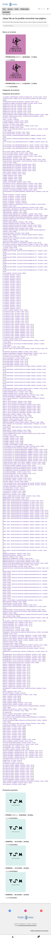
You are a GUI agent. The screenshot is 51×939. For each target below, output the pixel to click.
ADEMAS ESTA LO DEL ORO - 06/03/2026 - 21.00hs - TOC (16, 105)
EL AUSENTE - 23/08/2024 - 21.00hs (11, 302)
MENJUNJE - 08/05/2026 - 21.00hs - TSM (12, 557)
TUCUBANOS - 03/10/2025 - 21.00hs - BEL (12, 763)
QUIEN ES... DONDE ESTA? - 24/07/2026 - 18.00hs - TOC (16, 681)
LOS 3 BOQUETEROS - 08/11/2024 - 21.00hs (13, 489)
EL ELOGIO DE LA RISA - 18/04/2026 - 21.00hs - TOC (15, 321)
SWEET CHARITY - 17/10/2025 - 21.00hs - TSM (13, 730)
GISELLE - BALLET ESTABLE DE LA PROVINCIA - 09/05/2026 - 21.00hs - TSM (21, 408)
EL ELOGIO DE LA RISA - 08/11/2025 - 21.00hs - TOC (15, 315)
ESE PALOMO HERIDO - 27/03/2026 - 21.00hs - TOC (15, 363)
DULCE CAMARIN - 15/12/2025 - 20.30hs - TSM (13, 273)
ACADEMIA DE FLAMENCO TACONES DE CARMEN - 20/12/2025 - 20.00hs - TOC (21, 103)
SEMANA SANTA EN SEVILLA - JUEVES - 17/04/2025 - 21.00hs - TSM (19, 709)
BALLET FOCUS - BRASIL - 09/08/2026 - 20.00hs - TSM (15, 151)
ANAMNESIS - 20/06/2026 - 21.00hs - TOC (12, 127)
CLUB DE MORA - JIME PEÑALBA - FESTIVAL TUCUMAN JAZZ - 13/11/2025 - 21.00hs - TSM (24, 209)
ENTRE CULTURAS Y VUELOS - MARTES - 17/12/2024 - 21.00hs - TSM (19, 355)
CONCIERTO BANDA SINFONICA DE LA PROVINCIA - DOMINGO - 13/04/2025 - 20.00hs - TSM (24, 215)
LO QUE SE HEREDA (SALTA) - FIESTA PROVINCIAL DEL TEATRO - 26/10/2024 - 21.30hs (23, 484)
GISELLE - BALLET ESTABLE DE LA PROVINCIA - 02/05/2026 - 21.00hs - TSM (21, 404)
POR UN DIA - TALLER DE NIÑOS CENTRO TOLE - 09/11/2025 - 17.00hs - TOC (21, 646)
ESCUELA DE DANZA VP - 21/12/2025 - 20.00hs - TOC (15, 358)
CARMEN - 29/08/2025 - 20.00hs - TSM (11, 178)
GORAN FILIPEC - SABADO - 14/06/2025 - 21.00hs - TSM (16, 414)
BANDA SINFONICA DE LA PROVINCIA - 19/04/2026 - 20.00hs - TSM (18, 170)
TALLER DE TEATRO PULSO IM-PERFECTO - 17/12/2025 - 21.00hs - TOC (20, 744)
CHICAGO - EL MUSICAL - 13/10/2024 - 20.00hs (14, 196)
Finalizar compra (24, 9)
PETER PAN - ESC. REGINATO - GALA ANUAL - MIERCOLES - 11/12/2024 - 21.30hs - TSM (23, 637)
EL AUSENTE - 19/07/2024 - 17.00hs (11, 299)
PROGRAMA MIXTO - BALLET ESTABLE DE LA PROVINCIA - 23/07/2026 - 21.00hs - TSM (23, 659)
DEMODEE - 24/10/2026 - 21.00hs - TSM (12, 249)
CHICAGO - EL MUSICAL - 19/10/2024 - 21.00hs (14, 201)
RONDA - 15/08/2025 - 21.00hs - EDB (11, 696)
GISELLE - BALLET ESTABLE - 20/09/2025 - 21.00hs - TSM (16, 403)
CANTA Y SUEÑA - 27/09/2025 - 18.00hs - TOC (13, 172)
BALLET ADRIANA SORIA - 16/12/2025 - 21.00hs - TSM (15, 134)
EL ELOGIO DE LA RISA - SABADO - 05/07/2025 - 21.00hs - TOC (17, 324)
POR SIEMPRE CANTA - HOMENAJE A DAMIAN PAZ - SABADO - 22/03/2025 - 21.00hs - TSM (24, 645)
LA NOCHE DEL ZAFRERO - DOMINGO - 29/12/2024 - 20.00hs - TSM (18, 465)
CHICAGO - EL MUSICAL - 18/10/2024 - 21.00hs (14, 199)
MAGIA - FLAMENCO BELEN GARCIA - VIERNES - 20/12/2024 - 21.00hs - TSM (21, 496)
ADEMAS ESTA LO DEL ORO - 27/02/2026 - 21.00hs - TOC (16, 111)
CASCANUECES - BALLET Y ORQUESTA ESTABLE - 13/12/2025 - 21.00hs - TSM (21, 185)
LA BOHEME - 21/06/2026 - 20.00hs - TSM (12, 440)
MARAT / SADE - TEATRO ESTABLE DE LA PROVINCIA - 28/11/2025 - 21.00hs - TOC (22, 507)
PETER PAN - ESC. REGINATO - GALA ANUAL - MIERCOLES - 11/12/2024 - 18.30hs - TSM (23, 635)
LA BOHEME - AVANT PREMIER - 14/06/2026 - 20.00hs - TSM (17, 444)
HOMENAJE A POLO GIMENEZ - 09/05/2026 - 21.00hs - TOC (16, 420)
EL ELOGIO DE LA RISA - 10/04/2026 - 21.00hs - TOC (15, 316)
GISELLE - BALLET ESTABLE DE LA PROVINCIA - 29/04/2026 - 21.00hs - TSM (21, 411)
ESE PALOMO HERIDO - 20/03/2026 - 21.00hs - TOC (15, 359)
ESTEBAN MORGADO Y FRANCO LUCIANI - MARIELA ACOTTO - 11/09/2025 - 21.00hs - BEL (24, 388)
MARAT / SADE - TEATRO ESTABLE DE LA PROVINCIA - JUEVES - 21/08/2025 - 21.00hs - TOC (25, 515)
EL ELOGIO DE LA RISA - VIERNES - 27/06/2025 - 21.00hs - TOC (17, 337)
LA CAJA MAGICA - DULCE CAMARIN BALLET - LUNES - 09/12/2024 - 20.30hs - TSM (22, 446)
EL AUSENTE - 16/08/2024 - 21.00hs (11, 294)
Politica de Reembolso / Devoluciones (39, 930)
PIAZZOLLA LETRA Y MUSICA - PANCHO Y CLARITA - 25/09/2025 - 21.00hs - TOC (22, 640)
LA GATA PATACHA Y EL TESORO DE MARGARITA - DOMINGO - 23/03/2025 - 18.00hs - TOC (24, 451)
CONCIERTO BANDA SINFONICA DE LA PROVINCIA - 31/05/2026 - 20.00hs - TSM (22, 214)
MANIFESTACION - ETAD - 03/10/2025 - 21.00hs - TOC (15, 497)
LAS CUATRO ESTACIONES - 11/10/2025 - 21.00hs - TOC (16, 472)
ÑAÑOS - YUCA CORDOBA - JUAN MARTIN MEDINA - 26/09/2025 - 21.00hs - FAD (22, 600)
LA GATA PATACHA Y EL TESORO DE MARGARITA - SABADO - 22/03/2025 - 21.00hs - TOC (24, 456)
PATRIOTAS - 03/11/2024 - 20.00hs (11, 627)
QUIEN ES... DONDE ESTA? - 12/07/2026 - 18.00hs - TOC (16, 669)
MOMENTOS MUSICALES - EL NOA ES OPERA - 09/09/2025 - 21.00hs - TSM (20, 561)
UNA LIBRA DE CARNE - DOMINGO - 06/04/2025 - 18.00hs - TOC (18, 765)
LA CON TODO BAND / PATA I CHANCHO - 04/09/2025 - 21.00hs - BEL (19, 448)
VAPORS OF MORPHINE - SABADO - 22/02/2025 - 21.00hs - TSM (18, 779)
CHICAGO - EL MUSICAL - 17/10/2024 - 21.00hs (14, 198)
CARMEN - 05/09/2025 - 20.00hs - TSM (11, 175)
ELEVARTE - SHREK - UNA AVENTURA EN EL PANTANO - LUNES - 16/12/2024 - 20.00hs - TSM (25, 348)
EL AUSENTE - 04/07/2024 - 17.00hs (11, 275)
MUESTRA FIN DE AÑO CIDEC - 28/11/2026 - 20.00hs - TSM (16, 566)
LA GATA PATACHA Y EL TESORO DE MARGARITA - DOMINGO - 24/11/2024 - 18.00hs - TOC (24, 452)
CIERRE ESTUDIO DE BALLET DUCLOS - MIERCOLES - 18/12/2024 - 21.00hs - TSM (22, 207)
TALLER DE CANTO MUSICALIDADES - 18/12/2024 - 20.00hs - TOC (18, 742)
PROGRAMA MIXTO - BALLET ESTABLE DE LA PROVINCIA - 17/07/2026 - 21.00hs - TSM (23, 656)
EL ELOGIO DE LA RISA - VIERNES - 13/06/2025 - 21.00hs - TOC (17, 334)
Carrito (16, 9)
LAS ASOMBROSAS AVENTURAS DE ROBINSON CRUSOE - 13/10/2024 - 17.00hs (22, 468)
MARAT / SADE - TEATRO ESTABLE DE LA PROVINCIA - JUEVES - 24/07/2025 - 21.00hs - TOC (25, 516)
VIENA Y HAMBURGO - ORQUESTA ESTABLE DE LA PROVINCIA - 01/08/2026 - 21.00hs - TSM (25, 781)
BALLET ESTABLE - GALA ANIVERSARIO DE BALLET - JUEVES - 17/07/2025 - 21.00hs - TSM (25, 145)
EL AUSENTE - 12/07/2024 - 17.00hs (11, 286)
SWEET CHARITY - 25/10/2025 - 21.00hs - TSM (13, 736)
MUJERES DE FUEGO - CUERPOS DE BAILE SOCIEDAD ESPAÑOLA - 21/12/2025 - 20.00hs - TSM (25, 568)
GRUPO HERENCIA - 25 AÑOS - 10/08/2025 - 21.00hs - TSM (16, 416)
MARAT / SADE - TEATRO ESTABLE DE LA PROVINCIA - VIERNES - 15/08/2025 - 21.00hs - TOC (25, 537)
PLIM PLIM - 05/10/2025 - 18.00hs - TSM (12, 643)
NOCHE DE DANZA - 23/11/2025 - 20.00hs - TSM (14, 603)
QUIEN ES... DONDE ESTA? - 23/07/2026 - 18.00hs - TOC (16, 678)
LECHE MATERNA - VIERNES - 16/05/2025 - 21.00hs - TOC (16, 480)
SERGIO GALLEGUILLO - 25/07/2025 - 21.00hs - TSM (15, 710)
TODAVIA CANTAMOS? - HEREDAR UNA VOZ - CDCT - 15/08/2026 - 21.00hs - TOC (22, 750)
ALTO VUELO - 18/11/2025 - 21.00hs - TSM (12, 124)
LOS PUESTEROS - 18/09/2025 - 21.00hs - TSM (13, 491)
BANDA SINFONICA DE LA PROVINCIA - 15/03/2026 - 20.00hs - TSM (18, 167)
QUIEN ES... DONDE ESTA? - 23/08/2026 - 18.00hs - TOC (16, 680)
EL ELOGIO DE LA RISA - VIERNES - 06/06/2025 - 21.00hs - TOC (17, 332)
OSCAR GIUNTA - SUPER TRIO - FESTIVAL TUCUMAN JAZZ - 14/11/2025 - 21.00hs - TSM (23, 621)
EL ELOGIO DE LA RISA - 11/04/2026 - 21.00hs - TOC (15, 318)
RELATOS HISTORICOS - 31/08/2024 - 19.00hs (13, 693)
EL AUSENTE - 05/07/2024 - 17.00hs (11, 276)
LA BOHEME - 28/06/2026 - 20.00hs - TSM (12, 443)
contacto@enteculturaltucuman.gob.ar (27, 925)
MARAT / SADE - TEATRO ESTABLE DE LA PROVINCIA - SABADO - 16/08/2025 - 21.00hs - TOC (25, 521)
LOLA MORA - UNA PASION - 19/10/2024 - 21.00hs (14, 486)
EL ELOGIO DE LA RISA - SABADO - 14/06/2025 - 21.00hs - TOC (17, 327)
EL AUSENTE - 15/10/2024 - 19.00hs (11, 291)
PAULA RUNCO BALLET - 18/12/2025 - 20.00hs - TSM (15, 630)
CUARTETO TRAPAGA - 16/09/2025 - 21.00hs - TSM (15, 241)
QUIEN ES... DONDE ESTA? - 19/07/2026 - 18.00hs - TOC (16, 677)
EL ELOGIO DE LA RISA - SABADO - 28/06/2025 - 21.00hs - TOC (17, 331)
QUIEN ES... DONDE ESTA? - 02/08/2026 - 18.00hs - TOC (16, 664)
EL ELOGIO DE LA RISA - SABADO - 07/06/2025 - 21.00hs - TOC (17, 326)
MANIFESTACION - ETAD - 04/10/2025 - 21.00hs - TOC (15, 499)
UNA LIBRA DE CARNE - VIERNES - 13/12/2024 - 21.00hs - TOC (17, 778)
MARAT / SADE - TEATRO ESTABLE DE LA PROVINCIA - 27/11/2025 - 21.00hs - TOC (22, 505)
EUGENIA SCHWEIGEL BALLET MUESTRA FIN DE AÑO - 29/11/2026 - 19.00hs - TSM (22, 395)
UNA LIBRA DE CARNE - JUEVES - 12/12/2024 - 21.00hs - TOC (17, 768)
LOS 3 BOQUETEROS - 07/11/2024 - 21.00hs (13, 488)
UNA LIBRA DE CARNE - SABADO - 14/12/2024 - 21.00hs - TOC (17, 774)
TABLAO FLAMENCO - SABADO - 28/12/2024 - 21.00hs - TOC (17, 741)
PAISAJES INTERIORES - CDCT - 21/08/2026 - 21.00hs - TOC (17, 624)
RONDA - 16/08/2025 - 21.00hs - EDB (11, 698)
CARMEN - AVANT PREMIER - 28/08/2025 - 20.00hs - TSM (16, 182)
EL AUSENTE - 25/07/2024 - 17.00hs (11, 303)
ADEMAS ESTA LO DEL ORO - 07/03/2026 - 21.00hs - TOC (16, 106)
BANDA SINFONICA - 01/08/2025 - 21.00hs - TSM (14, 158)
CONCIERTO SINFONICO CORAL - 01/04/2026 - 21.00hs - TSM (17, 228)
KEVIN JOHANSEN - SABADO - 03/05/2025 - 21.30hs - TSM (16, 432)
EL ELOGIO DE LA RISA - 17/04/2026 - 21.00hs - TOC (15, 319)
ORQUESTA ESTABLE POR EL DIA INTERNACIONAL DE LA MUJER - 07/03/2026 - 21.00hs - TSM (25, 617)
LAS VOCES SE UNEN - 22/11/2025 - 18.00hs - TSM (14, 475)
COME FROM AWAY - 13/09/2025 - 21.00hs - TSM (14, 212)
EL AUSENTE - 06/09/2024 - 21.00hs (11, 279)
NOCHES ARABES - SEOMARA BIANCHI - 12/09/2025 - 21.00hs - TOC (19, 605)
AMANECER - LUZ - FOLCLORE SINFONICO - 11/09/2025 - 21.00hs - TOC (20, 126)
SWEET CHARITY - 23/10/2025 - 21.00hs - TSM (13, 733)
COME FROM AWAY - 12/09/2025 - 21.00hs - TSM (14, 210)
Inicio (4, 9)
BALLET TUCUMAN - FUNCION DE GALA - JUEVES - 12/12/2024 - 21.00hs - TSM (21, 156)
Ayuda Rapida (6, 12)
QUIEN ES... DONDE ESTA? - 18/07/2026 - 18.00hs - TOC (16, 675)
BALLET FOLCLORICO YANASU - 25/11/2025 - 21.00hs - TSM (17, 153)
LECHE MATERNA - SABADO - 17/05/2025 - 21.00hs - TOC (16, 478)
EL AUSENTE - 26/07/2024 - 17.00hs (11, 305)
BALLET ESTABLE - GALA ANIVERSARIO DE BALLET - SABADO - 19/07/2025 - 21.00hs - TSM (25, 146)
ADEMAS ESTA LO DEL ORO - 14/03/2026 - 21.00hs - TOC (16, 109)
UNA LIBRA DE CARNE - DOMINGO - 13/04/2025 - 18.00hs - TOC (18, 766)
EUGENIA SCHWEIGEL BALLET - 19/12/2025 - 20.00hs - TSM (17, 393)
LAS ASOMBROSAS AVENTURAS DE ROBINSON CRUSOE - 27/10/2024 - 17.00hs (22, 470)
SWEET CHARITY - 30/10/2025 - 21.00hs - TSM (13, 738)
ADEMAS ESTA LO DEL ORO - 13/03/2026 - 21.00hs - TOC (16, 108)
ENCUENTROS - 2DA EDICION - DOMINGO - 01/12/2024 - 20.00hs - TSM (19, 351)
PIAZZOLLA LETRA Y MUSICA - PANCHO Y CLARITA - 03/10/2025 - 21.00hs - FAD (22, 638)
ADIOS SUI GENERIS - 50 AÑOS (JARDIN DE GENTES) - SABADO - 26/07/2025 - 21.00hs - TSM (25, 114)
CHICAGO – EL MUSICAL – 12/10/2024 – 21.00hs (14, 202)
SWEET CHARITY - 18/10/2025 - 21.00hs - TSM (13, 731)
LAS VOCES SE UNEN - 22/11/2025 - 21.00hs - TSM (14, 476)
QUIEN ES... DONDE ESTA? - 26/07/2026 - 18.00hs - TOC (16, 685)
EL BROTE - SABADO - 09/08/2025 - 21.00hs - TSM (14, 310)
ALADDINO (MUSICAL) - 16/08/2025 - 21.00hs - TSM (15, 121)
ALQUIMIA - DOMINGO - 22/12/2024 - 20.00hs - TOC (14, 122)
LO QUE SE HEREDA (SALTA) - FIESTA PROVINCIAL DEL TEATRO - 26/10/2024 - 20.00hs (23, 483)
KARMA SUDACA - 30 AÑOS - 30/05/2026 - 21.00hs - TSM (16, 430)
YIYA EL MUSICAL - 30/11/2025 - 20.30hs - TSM (14, 784)
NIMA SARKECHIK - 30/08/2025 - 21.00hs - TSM (14, 601)
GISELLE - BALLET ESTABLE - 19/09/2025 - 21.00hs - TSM (16, 401)
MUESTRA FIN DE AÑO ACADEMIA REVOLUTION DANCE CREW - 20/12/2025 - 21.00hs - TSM (25, 563)
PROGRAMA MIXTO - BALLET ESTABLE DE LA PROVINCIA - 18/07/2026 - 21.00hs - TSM (23, 657)
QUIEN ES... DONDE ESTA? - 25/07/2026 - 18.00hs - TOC (16, 683)
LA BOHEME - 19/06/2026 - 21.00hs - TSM (12, 438)
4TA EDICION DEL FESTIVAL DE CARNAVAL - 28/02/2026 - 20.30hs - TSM (20, 101)
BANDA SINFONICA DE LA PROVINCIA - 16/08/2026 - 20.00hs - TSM (18, 169)
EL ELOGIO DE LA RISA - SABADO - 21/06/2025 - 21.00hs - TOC (17, 329)
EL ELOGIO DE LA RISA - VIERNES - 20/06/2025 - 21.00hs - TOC (17, 335)
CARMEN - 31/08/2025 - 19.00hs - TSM (11, 180)
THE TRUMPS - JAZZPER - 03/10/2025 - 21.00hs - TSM (15, 749)
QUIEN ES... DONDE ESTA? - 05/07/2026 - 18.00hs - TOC (16, 665)
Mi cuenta (10, 9)
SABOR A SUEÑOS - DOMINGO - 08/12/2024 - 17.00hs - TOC (17, 702)
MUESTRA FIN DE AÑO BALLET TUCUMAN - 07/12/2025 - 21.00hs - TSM (20, 565)
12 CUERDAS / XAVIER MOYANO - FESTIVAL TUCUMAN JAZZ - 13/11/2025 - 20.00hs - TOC (24, 97)
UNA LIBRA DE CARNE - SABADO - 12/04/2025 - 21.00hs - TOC (17, 773)
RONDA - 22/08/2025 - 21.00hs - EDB (11, 699)
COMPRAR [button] (12, 60)
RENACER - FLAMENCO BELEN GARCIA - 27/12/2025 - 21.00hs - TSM (19, 694)
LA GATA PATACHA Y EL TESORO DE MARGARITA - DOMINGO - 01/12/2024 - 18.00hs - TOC (24, 449)
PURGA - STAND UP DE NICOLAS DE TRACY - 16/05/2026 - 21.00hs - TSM (20, 662)
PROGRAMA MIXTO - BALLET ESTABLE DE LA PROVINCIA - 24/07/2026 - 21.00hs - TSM (23, 661)
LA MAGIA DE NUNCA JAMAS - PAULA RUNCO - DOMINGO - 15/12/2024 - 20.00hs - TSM (23, 464)
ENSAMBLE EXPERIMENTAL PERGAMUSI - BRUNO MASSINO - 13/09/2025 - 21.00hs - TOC (24, 353)
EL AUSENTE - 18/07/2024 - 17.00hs (11, 295)
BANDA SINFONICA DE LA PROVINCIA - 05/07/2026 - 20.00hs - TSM (18, 166)
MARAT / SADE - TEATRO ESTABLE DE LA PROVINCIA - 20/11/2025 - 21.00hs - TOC (22, 500)
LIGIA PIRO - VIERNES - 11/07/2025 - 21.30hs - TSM (14, 481)
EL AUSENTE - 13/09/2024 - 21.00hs (11, 289)
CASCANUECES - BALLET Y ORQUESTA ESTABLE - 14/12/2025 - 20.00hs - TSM (21, 186)
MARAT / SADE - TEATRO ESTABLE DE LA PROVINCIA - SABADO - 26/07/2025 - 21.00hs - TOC (25, 531)
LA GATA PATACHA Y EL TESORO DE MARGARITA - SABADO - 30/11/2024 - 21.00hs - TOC (24, 460)
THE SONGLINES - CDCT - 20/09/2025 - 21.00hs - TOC (15, 747)
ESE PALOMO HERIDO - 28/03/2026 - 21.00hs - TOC (15, 364)
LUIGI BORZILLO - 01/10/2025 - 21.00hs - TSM (13, 492)
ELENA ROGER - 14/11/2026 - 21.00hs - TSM (13, 347)
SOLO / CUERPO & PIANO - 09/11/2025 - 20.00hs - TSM (15, 715)
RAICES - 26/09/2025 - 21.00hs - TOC (11, 691)
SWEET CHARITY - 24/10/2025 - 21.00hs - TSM (13, 734)
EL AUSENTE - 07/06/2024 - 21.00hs (11, 281)
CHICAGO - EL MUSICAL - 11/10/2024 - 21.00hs (14, 194)
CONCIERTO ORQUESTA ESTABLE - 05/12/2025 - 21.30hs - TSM (18, 223)
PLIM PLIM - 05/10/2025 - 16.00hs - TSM (12, 641)
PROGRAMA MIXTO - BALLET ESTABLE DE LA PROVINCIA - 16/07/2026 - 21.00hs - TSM (23, 654)
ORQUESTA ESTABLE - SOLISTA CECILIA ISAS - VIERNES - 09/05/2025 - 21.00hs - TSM (23, 609)
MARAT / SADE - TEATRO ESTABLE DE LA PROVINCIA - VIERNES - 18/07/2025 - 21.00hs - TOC (25, 540)
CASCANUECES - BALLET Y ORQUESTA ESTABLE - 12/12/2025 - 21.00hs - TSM (21, 183)
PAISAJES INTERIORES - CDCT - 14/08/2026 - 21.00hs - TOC (17, 622)
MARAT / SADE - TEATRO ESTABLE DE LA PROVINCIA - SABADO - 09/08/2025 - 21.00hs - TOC (25, 518)
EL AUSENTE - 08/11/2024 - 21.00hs (11, 283)
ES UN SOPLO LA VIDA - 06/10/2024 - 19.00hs (13, 356)
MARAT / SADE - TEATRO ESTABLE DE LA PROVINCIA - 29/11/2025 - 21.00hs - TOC (22, 508)
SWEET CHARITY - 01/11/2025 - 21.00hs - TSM (13, 726)
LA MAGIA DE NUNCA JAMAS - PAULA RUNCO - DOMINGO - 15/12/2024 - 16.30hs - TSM (23, 462)
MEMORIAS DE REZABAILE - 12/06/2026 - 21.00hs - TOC (16, 553)
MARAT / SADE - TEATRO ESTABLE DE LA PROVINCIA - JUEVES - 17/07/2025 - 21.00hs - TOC (25, 513)
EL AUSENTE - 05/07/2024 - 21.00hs (11, 278)
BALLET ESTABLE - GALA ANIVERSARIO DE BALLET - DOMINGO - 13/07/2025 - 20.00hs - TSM (25, 141)
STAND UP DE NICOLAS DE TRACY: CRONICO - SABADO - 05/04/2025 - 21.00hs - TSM (23, 723)
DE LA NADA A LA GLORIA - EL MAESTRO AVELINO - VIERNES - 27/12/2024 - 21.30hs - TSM (24, 244)
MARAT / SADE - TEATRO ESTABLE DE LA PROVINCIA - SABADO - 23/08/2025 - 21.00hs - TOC (25, 528)
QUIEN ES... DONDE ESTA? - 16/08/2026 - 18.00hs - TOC (16, 672)
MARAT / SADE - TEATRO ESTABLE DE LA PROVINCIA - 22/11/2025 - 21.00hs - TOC (22, 504)
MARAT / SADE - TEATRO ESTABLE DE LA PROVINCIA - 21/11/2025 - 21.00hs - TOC (22, 502)
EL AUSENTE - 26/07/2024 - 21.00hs (11, 307)
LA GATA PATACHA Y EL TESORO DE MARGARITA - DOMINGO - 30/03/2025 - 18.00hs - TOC (24, 454)
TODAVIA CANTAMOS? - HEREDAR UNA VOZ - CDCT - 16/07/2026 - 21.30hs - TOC (22, 752)
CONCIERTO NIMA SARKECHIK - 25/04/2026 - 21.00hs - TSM (17, 222)
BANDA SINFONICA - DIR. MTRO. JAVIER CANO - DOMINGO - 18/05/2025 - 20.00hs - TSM (23, 159)
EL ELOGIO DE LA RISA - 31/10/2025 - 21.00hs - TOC (15, 323)
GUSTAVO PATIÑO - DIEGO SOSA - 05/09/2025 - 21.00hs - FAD (17, 417)
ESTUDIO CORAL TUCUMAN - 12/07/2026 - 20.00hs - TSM (16, 390)
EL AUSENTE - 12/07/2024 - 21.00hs (11, 287)
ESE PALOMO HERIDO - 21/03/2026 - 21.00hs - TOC (15, 361)
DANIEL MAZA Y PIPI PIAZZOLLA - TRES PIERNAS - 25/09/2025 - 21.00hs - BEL (21, 242)
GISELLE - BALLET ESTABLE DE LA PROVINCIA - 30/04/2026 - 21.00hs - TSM (21, 412)
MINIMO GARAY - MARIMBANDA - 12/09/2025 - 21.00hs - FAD (17, 558)
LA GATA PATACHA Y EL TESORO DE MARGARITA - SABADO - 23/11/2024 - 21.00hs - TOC (24, 457)
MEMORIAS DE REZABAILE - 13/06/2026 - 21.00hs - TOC (16, 555)
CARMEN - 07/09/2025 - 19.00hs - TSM (11, 177)
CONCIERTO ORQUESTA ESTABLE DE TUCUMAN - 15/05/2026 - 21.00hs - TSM (21, 225)
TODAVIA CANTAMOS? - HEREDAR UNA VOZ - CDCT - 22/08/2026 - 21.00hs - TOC (22, 755)
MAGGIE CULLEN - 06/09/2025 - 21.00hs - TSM (13, 494)
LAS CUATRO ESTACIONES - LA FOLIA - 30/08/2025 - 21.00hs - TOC (18, 473)
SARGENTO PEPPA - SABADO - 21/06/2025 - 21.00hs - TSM (16, 704)
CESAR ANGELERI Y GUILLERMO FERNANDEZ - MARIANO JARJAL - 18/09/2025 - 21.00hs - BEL (25, 191)
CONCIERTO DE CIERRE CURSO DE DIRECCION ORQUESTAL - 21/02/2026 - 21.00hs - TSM (24, 217)
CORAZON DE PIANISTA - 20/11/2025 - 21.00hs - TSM (15, 233)
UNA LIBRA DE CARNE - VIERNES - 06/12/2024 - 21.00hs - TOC (17, 776)
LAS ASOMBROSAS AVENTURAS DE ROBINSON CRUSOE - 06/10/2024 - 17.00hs (22, 467)
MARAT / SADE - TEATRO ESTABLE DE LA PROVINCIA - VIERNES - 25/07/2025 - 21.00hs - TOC (25, 547)
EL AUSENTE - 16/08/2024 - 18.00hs (11, 292)
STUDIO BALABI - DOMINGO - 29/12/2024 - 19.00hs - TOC (16, 725)
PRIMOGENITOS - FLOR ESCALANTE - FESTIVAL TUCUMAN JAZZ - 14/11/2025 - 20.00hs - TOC (25, 651)
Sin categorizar (6, 712)
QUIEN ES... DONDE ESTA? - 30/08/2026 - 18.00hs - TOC (16, 686)
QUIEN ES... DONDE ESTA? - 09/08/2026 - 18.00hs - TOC (16, 667)
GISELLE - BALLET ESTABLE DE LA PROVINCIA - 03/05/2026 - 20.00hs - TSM (21, 406)
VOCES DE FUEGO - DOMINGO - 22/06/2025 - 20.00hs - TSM (16, 782)
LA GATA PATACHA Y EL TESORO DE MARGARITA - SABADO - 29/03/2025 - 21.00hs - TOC (24, 459)
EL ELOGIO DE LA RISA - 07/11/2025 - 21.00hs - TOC (15, 313)
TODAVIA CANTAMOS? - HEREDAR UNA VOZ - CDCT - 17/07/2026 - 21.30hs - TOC (22, 754)
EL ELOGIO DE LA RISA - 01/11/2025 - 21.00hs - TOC (15, 311)
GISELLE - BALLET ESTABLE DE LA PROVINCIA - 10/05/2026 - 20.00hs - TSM (21, 409)
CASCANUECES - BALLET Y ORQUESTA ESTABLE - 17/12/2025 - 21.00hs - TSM (21, 188)
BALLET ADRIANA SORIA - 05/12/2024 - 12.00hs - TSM (15, 132)
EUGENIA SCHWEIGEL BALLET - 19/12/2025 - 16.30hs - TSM (17, 391)
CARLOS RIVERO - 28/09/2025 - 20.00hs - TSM (13, 174)
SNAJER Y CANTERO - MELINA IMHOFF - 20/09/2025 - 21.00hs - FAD (19, 714)
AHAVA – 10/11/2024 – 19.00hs (10, 119)
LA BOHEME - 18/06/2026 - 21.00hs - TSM (12, 436)
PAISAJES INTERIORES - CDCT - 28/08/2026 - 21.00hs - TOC (17, 625)
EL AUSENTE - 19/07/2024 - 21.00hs (11, 300)
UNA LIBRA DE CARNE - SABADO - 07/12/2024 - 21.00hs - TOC (17, 771)
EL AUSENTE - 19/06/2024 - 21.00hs (11, 297)
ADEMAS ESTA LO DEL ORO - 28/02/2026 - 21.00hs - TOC (16, 113)
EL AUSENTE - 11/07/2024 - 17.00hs (11, 284)
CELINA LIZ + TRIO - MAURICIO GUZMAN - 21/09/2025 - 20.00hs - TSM (19, 190)
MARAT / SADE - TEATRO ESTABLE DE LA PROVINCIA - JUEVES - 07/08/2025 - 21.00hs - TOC (25, 510)
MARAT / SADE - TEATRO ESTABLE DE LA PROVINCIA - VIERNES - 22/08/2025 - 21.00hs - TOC (25, 544)
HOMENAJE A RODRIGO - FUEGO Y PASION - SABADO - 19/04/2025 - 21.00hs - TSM (22, 422)
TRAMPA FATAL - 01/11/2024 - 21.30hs (12, 760)
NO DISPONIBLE (14, 86)
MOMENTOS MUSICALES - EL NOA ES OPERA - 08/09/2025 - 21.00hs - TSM (20, 560)
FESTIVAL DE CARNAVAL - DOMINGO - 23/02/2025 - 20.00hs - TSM (18, 396)
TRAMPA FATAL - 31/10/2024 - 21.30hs (12, 762)
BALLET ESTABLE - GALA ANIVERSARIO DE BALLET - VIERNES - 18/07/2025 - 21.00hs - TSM (25, 148)
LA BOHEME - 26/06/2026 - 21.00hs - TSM (12, 441)
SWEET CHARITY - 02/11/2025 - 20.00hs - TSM (13, 728)
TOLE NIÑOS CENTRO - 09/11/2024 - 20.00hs (13, 758)
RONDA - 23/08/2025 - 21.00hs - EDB (11, 701)
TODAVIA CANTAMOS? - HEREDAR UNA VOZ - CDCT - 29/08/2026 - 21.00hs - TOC (22, 757)
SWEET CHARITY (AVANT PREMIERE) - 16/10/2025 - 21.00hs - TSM (18, 739)
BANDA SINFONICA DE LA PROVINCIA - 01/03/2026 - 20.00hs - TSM (18, 164)
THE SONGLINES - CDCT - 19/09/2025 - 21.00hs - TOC (15, 746)
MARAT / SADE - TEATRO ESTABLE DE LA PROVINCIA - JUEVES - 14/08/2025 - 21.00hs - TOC (25, 512)
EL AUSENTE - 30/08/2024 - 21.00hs (11, 308)
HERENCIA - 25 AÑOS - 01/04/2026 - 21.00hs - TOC (14, 419)
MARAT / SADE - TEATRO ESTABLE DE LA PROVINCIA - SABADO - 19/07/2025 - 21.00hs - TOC (25, 524)
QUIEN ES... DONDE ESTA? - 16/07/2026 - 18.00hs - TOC (16, 670)
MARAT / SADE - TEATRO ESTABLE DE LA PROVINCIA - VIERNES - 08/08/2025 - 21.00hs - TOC (25, 534)
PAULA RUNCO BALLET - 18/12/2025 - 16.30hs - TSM (15, 629)
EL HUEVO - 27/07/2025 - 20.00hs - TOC (12, 339)
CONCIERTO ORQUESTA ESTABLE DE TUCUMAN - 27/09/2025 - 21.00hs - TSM (21, 226)
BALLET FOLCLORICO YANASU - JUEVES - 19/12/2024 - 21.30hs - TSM (19, 154)
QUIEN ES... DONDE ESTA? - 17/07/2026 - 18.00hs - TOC (16, 674)
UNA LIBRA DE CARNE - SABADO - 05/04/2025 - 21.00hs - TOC (17, 770)
